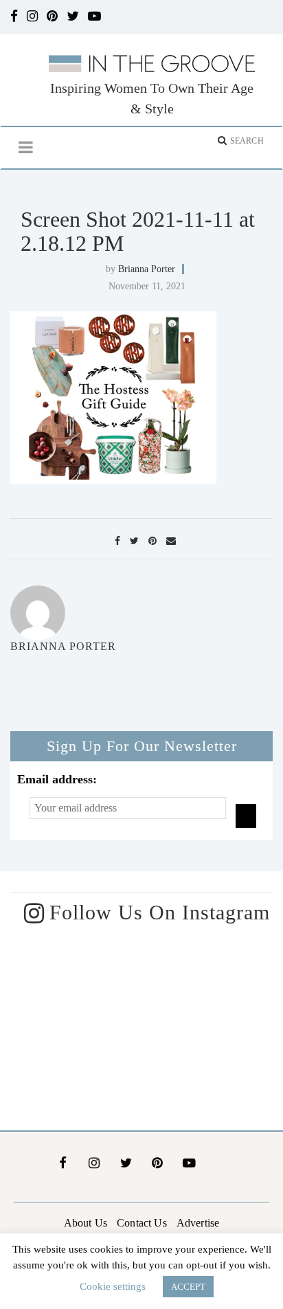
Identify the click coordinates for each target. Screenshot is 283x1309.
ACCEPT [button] (188, 1287)
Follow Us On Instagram (159, 912)
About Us (85, 1223)
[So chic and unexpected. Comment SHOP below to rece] (70, 1067)
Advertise (198, 1223)
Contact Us (142, 1223)
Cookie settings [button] (113, 1286)
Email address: (57, 779)
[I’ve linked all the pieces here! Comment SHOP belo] (70, 979)
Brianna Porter (146, 269)
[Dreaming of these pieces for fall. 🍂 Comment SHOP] (212, 1067)
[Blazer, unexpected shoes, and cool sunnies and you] (212, 979)
